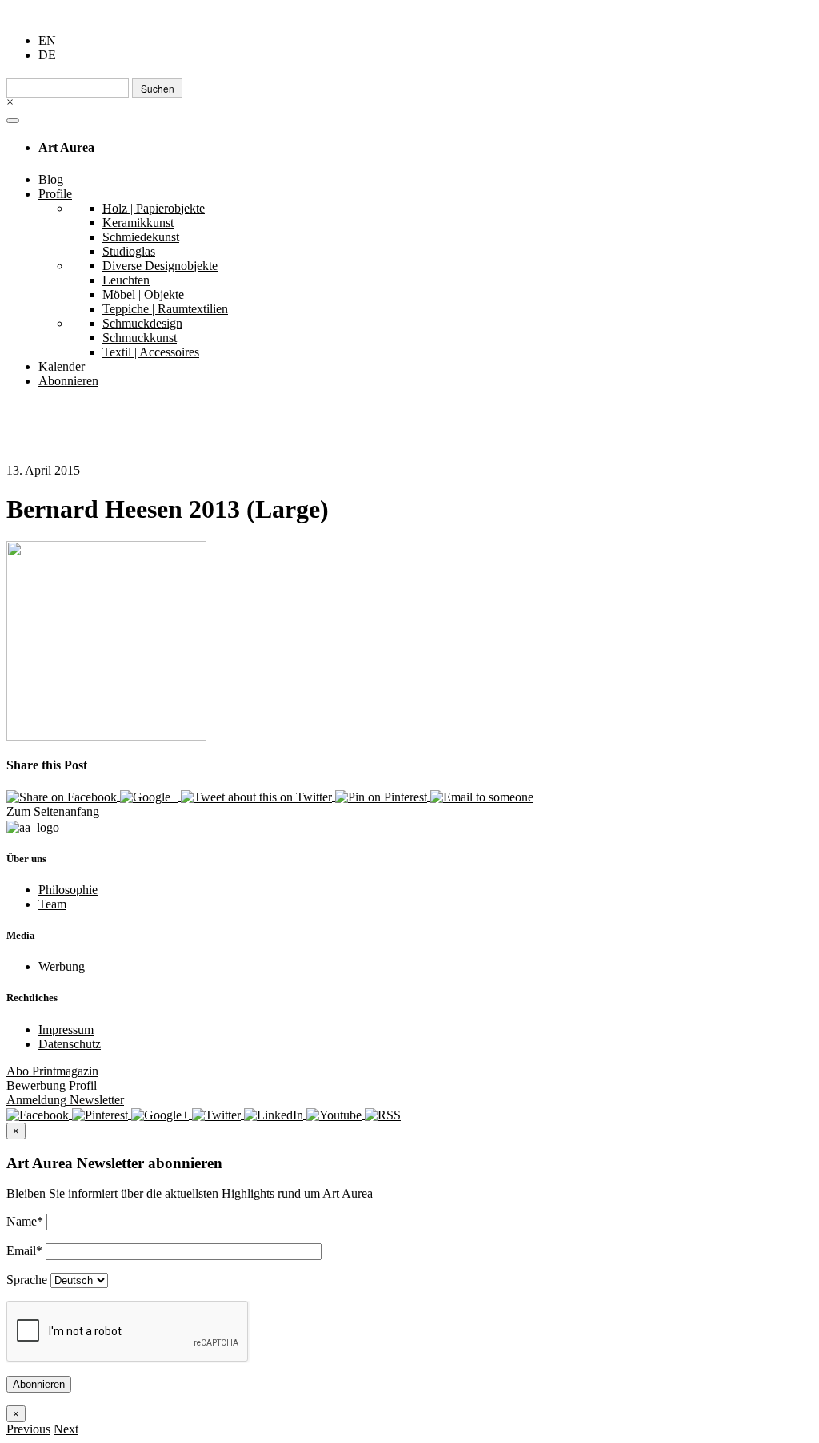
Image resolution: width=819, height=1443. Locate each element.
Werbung (61, 966)
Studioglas (128, 251)
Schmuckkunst (139, 337)
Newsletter (65, 1100)
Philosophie (68, 889)
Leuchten (126, 280)
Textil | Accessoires (150, 352)
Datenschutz (69, 1044)
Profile (55, 194)
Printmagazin (52, 1071)
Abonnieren (68, 381)
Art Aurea (66, 147)
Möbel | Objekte (143, 294)
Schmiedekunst (140, 237)
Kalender (61, 366)
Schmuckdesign (142, 323)
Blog (50, 179)
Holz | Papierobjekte (153, 208)
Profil (51, 1085)
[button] (28, 1429)
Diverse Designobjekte (160, 265)
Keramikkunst (138, 222)
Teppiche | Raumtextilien (165, 309)
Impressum (66, 1029)
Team (52, 904)
